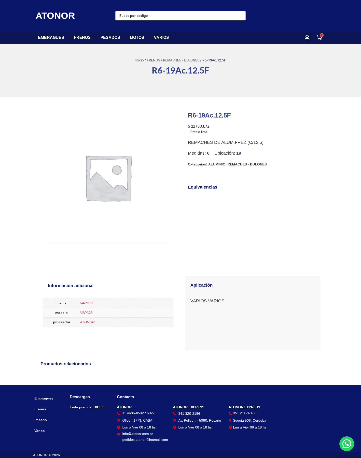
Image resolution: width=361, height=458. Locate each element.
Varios (39, 431)
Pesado (40, 420)
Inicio (139, 60)
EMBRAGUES (51, 37)
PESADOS (110, 37)
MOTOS (137, 37)
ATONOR (55, 16)
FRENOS (82, 37)
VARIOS (161, 37)
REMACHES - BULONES (181, 60)
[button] (307, 38)
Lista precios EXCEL (87, 407)
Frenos (40, 409)
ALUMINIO (216, 164)
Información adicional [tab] (71, 285)
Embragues (43, 398)
